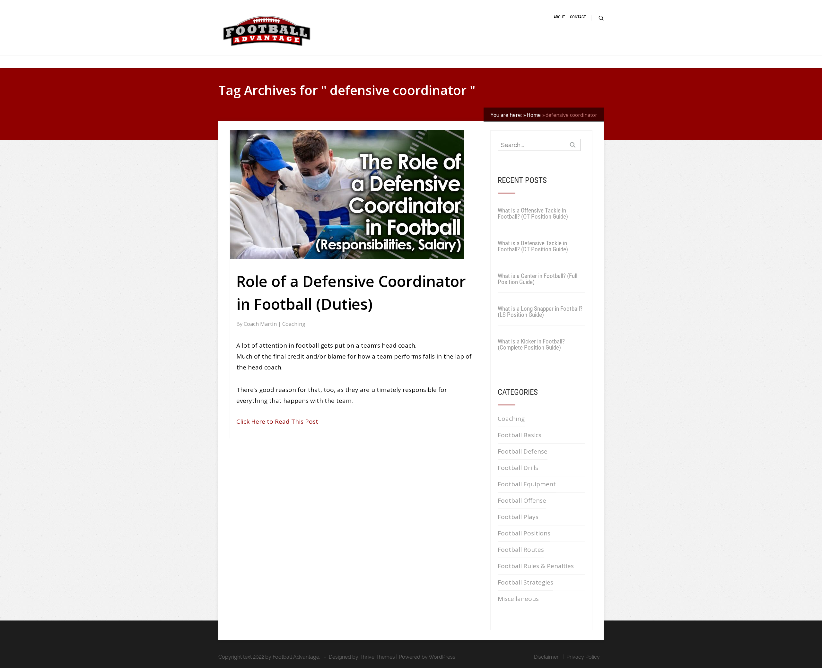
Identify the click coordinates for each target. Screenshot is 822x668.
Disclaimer (546, 657)
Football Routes (521, 549)
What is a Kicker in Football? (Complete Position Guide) (531, 344)
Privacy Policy (583, 657)
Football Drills (518, 468)
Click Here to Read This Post (277, 421)
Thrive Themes (377, 657)
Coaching (293, 323)
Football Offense (522, 500)
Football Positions (524, 533)
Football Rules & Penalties (536, 566)
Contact (578, 16)
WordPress (442, 657)
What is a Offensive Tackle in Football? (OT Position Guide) (533, 213)
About (559, 16)
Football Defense (522, 451)
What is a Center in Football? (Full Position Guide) (537, 279)
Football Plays (518, 517)
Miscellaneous (518, 598)
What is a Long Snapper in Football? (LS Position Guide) (540, 311)
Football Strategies (525, 582)
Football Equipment (527, 484)
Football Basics (519, 435)
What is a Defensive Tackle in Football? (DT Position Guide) (533, 246)
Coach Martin (261, 323)
